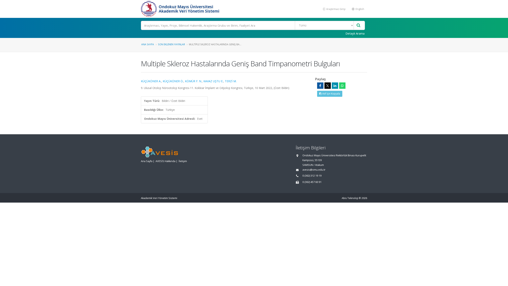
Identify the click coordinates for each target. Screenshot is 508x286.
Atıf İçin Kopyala (331, 93)
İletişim (183, 161)
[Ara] (358, 25)
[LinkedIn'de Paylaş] (335, 85)
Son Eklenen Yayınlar (171, 44)
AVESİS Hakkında (165, 161)
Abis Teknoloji (350, 198)
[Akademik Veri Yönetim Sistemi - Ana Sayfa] (149, 9)
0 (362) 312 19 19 (311, 175)
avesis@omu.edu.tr (313, 169)
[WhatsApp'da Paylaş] (342, 85)
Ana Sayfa (147, 44)
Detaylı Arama (355, 33)
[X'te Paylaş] (327, 85)
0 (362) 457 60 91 (311, 182)
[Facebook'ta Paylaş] (320, 85)
